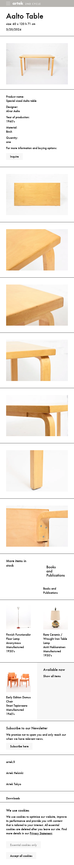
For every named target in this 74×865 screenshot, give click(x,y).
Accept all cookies (21, 856)
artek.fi (10, 762)
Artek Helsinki (14, 773)
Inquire (14, 156)
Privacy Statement (41, 833)
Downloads (13, 798)
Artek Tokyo (13, 784)
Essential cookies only (23, 845)
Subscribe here (19, 746)
